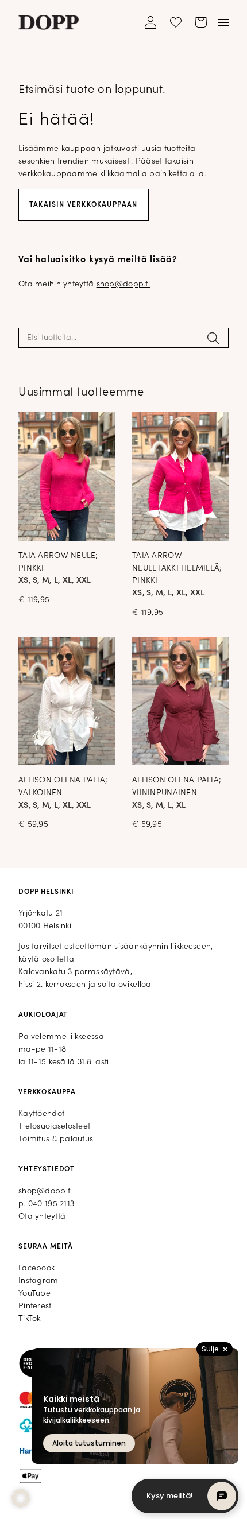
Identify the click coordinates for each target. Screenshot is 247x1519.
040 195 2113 (51, 1204)
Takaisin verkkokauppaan (83, 205)
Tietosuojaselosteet (54, 1126)
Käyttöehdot (41, 1114)
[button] (20, 1498)
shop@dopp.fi (123, 284)
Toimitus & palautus (55, 1139)
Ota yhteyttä (41, 1216)
